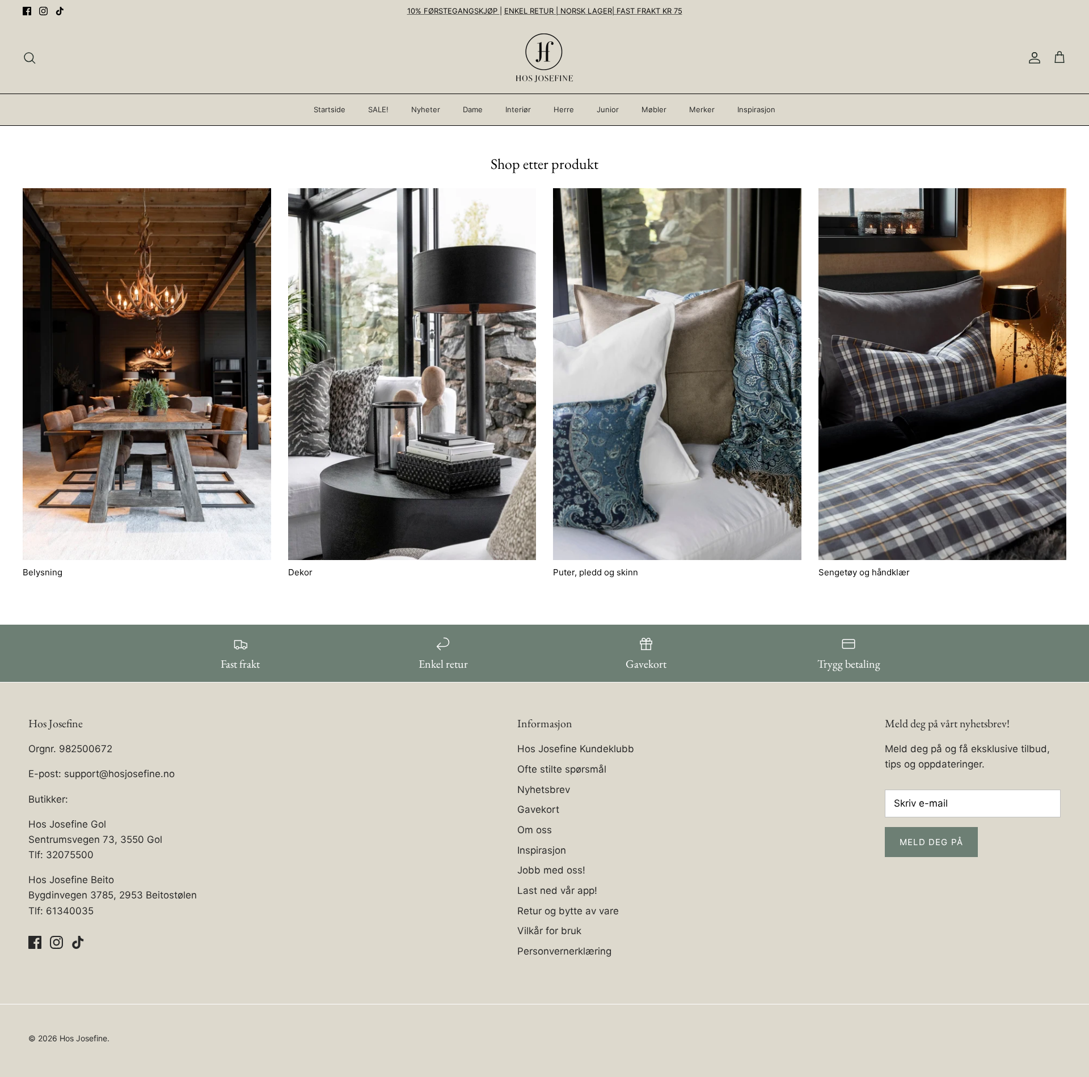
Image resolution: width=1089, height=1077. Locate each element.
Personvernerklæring (564, 951)
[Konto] (1032, 58)
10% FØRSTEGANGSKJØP (453, 10)
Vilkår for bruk (549, 930)
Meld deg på (931, 842)
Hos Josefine (83, 1038)
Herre (564, 109)
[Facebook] (27, 11)
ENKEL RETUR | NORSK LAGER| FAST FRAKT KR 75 (593, 10)
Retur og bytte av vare (568, 911)
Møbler (653, 109)
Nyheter (425, 109)
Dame (473, 109)
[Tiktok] (60, 11)
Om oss (534, 830)
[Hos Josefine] (544, 57)
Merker (702, 109)
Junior (608, 109)
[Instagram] (43, 11)
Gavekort (538, 809)
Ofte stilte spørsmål (561, 769)
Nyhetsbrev (543, 789)
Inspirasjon (756, 109)
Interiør (518, 109)
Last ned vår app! (557, 890)
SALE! (378, 109)
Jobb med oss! (551, 870)
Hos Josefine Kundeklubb (575, 748)
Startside (329, 109)
